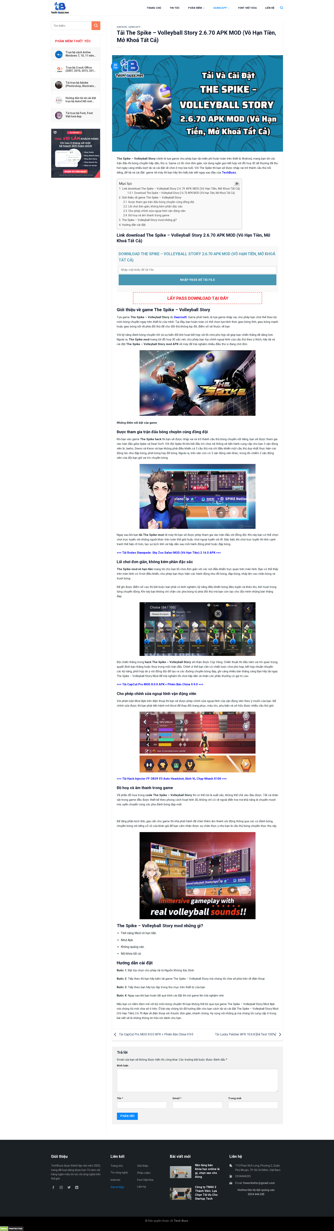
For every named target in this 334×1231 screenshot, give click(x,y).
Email (177, 1098)
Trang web (234, 1098)
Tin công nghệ (119, 1172)
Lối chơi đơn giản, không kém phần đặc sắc (155, 206)
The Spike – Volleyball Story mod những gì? (149, 220)
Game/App (220, 7)
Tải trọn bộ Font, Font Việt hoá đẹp (79, 115)
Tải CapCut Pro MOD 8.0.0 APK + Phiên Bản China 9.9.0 (155, 1034)
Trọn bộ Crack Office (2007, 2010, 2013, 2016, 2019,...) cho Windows (81, 69)
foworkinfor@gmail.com (259, 1183)
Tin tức (175, 7)
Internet (115, 1179)
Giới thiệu (142, 1165)
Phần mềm (195, 7)
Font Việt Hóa (247, 7)
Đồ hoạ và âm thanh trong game (148, 215)
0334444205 (243, 1176)
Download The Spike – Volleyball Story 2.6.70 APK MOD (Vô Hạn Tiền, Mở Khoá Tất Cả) (184, 192)
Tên (120, 1098)
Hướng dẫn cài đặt (134, 225)
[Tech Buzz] (71, 7)
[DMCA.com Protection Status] (11, 1228)
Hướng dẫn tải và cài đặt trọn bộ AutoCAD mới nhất (81, 99)
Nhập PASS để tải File (197, 280)
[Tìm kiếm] (281, 7)
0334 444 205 (256, 1194)
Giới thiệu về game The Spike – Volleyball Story (151, 197)
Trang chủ (154, 7)
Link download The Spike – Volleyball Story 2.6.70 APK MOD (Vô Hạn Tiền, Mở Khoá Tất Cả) (181, 188)
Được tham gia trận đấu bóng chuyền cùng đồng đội (161, 202)
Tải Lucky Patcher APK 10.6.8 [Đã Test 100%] (246, 1034)
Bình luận (122, 1065)
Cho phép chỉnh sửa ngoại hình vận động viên (157, 211)
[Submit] (96, 25)
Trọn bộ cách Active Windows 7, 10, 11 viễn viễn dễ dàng (80, 54)
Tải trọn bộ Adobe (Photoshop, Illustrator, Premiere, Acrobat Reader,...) (81, 84)
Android (122, 27)
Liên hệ (269, 7)
